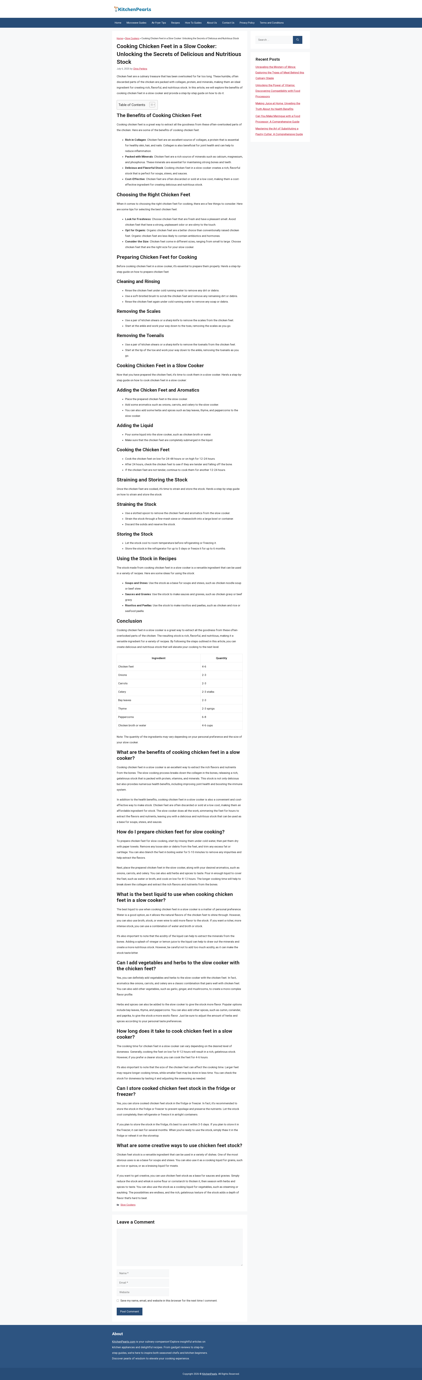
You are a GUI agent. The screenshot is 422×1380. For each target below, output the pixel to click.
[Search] (297, 40)
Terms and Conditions (272, 22)
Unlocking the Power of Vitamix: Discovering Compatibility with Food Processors (278, 91)
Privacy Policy (247, 22)
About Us (212, 22)
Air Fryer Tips (159, 22)
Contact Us (228, 22)
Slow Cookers (132, 38)
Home (118, 22)
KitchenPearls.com (123, 1341)
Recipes (175, 22)
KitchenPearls (209, 1373)
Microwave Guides (136, 22)
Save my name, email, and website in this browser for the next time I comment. (168, 1300)
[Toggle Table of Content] (150, 104)
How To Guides (193, 22)
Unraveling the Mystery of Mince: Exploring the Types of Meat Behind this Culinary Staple (280, 72)
